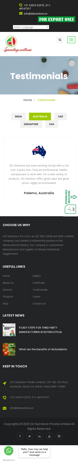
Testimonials (40, 289)
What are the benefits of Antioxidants (43, 349)
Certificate (39, 282)
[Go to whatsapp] (8, 450)
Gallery (37, 275)
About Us (8, 282)
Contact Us (39, 303)
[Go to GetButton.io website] (9, 460)
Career (36, 296)
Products (8, 296)
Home (27, 100)
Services (7, 289)
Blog (5, 303)
